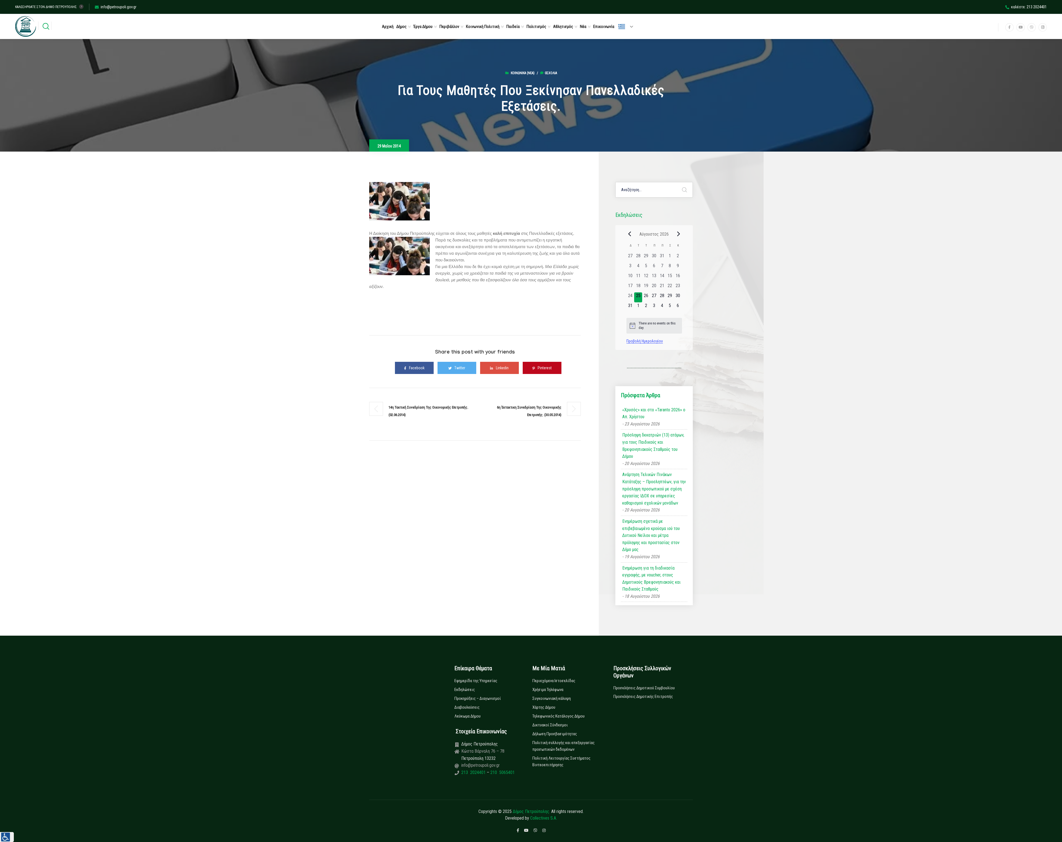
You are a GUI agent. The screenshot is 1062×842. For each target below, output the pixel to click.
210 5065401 (502, 772)
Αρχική (388, 26)
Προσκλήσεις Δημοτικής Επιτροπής (643, 696)
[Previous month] (629, 234)
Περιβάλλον (449, 26)
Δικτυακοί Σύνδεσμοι (550, 725)
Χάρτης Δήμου (543, 707)
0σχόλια (551, 73)
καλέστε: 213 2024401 (1029, 7)
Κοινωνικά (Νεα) (523, 73)
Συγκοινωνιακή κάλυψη (551, 698)
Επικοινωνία (603, 26)
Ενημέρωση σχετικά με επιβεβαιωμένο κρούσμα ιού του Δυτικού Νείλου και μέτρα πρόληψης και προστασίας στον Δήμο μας (651, 535)
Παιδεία (513, 26)
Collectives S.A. (543, 818)
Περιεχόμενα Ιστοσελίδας (553, 680)
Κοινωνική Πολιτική (482, 26)
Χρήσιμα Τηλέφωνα (547, 689)
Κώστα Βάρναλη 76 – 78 (482, 751)
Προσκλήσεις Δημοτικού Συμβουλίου (644, 687)
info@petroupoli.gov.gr (118, 7)
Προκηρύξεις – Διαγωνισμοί (477, 698)
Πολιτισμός (536, 26)
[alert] (654, 326)
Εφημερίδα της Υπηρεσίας (475, 680)
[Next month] (678, 234)
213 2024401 (474, 772)
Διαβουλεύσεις (467, 707)
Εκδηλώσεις (464, 689)
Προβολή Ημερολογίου (644, 341)
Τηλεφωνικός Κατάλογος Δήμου (558, 716)
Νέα (583, 26)
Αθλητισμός (563, 26)
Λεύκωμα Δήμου (467, 716)
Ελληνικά (628, 26)
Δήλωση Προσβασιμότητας (554, 733)
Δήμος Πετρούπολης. (531, 811)
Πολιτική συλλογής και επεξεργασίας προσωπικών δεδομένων (563, 746)
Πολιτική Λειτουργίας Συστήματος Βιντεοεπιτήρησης (561, 761)
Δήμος (401, 26)
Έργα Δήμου (423, 26)
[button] (7, 837)
